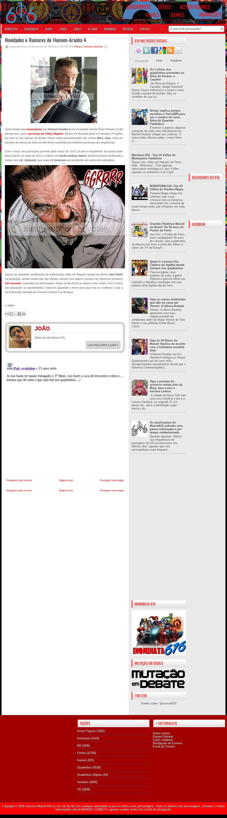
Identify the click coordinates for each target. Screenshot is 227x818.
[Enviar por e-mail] (7, 314)
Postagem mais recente (19, 480)
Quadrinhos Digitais (89, 774)
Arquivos (176, 60)
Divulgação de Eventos (167, 743)
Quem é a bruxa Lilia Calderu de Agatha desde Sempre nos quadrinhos (167, 265)
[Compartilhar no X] (15, 314)
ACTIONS (93, 29)
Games (81, 760)
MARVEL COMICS (94, 809)
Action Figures (86, 731)
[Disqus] (65, 416)
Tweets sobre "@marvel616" (159, 703)
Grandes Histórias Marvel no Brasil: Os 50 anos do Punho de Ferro (167, 227)
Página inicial (66, 480)
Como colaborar (163, 740)
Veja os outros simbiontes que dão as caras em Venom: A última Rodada (168, 303)
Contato (145, 29)
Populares (141, 60)
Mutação (128, 29)
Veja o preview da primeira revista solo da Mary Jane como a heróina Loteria (166, 386)
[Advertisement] (159, 530)
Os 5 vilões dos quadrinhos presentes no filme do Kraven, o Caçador (167, 74)
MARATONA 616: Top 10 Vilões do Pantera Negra (166, 187)
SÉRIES (63, 29)
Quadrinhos (84, 767)
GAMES (77, 29)
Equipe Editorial (163, 736)
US (79, 789)
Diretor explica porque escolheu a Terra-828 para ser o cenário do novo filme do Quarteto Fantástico (167, 117)
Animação (83, 738)
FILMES (49, 29)
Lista (159, 60)
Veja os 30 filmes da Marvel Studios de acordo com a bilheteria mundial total (167, 345)
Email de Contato (164, 746)
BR (79, 745)
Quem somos (161, 733)
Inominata (110, 29)
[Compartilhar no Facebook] (19, 314)
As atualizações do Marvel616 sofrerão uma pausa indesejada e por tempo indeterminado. (166, 427)
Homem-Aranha (93, 46)
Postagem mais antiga (112, 480)
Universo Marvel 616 (38, 806)
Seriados (82, 782)
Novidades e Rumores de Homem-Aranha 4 (45, 39)
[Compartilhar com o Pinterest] (24, 314)
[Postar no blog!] (11, 314)
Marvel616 (11, 29)
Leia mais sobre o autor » (103, 345)
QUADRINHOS (31, 29)
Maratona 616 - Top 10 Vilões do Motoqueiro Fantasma (154, 156)
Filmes (78, 46)
